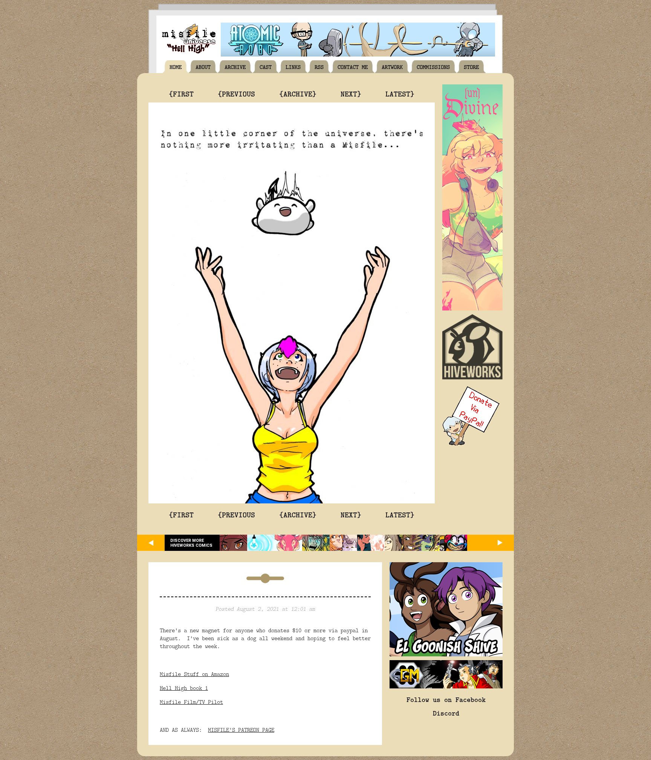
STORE (471, 67)
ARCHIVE (235, 67)
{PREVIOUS (236, 93)
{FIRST (181, 93)
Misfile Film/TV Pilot (191, 702)
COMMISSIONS (433, 67)
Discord (446, 713)
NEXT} (351, 93)
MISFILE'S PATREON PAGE (241, 730)
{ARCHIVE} (297, 93)
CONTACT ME (353, 67)
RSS (319, 67)
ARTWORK (392, 67)
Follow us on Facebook (446, 699)
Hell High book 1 (184, 688)
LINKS (293, 67)
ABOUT (203, 67)
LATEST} (399, 93)
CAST (266, 67)
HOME (176, 67)
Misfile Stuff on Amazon (194, 674)
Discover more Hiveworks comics (191, 543)
